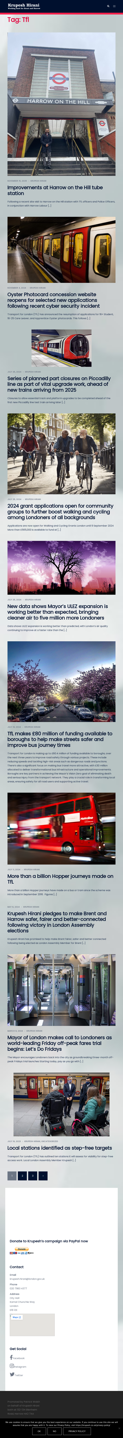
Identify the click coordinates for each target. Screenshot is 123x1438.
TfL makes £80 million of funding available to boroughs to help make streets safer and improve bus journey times (60, 739)
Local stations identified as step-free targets (60, 1148)
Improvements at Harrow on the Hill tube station (55, 190)
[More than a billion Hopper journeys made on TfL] (62, 828)
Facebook (19, 1358)
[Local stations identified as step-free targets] (62, 1104)
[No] (119, 1428)
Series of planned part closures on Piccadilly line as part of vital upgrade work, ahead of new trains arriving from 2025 (59, 384)
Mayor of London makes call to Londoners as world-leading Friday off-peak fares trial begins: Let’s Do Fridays (60, 1043)
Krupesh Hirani (38, 181)
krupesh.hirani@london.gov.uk (27, 1279)
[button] (108, 6)
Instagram (20, 1367)
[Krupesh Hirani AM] (24, 6)
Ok (39, 1431)
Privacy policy (77, 1431)
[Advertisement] (61, 1213)
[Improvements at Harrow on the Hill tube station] (62, 104)
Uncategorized (49, 1141)
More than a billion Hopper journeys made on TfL (60, 879)
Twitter (19, 1375)
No (54, 1431)
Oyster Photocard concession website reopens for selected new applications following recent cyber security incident (54, 300)
